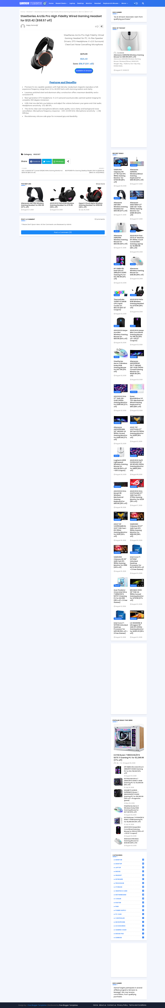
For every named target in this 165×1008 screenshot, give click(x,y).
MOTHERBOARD (129, 895)
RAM (129, 906)
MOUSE (129, 871)
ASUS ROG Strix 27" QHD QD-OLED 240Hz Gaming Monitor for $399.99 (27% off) (121, 401)
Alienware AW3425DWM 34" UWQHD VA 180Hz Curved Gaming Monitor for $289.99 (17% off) (120, 433)
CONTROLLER (129, 918)
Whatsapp (60, 161)
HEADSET (30, 12)
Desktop (80, 3)
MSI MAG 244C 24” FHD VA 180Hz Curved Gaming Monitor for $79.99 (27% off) (137, 595)
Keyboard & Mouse (110, 3)
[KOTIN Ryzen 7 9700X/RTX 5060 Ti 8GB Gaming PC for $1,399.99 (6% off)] (118, 820)
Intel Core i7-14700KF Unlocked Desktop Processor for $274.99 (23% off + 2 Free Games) (137, 563)
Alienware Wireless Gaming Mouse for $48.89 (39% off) (137, 272)
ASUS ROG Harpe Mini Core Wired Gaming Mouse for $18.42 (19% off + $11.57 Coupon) (137, 335)
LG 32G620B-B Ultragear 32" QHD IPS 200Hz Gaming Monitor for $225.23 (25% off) (137, 628)
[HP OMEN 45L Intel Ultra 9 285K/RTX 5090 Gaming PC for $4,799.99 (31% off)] (118, 770)
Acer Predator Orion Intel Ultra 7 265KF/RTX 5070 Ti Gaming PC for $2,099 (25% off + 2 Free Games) (120, 596)
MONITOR (129, 860)
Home (51, 3)
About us (102, 1005)
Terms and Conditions (137, 1005)
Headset (97, 3)
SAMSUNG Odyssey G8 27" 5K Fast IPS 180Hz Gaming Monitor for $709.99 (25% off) (119, 176)
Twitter (48, 161)
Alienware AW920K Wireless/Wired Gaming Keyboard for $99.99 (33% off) (137, 175)
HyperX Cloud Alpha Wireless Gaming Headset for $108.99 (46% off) (90, 205)
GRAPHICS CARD (129, 891)
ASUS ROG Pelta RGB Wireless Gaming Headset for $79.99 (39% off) (62, 205)
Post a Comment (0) (63, 232)
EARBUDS (129, 938)
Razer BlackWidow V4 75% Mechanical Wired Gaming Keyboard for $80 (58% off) (136, 401)
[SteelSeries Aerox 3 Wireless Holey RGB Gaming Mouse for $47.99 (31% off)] (118, 809)
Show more (100, 184)
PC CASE (129, 914)
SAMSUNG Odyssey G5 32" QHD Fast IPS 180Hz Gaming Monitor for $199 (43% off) (120, 562)
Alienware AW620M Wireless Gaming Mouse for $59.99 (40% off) (129, 56)
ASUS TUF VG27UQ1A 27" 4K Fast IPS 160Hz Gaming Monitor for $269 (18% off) (137, 432)
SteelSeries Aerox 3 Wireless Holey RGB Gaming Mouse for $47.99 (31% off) (120, 366)
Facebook (36, 161)
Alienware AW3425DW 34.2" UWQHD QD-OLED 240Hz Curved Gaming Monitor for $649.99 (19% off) (136, 368)
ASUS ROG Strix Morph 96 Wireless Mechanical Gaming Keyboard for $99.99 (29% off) (120, 497)
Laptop (72, 3)
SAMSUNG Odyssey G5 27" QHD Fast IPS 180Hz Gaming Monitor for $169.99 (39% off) (136, 530)
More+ (124, 3)
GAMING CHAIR (129, 930)
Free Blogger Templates (37, 1005)
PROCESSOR (129, 883)
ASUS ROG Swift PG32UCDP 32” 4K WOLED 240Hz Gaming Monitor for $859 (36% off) (137, 465)
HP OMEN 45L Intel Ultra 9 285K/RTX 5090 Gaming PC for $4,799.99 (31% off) (120, 274)
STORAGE (129, 887)
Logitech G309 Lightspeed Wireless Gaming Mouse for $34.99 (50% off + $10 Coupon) (121, 465)
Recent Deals (61, 3)
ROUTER (129, 903)
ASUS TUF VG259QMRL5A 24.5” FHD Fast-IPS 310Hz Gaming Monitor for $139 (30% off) (120, 530)
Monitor (89, 3)
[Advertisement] (63, 134)
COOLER (129, 899)
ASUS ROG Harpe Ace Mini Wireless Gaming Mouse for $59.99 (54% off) (121, 334)
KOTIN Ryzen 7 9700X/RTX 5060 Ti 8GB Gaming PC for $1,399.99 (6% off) (134, 820)
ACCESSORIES (129, 926)
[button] (143, 3)
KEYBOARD (129, 879)
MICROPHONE (129, 922)
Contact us (111, 1005)
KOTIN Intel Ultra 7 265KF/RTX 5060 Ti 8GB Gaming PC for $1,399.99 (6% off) (133, 782)
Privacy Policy (122, 1005)
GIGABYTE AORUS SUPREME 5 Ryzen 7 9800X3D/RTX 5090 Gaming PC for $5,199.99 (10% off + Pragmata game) (133, 795)
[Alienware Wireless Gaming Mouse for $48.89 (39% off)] (118, 842)
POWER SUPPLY (129, 910)
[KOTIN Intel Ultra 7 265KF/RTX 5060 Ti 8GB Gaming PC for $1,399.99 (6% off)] (118, 782)
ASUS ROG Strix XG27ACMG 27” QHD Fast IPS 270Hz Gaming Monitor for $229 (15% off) (137, 496)
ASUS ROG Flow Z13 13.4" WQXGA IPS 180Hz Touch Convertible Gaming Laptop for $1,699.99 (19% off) (137, 242)
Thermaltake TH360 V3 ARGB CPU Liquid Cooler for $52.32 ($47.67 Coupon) (120, 304)
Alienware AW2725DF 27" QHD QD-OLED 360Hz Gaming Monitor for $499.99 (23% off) (136, 209)
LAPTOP (129, 867)
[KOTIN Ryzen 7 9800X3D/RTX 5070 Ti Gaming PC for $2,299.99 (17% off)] (129, 738)
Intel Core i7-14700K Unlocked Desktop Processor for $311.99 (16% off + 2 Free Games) (121, 628)
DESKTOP (129, 864)
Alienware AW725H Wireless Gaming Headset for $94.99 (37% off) (32, 205)
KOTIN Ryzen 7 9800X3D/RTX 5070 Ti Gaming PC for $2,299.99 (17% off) (129, 757)
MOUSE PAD (129, 934)
